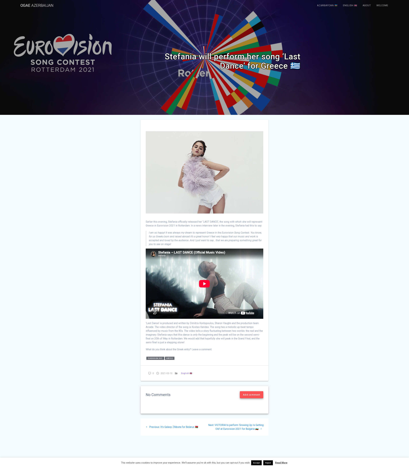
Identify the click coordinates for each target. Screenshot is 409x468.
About (367, 5)
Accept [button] (256, 463)
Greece (169, 358)
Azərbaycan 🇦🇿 (327, 5)
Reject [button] (268, 463)
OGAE (36, 5)
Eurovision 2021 (155, 358)
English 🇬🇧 (350, 5)
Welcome (382, 5)
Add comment (251, 394)
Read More (281, 462)
